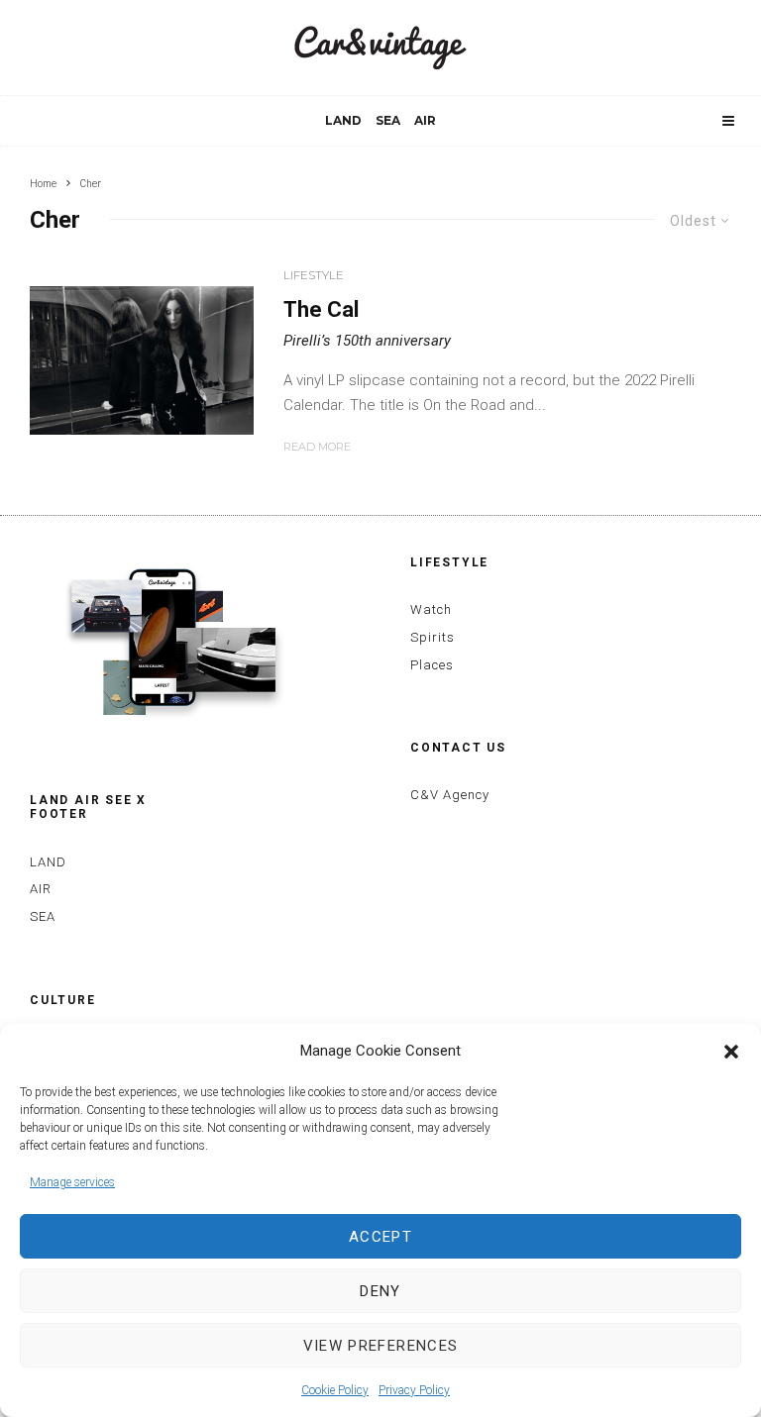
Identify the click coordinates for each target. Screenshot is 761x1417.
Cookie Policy (335, 1390)
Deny (380, 1291)
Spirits (432, 637)
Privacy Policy (414, 1390)
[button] (731, 1052)
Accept (380, 1237)
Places (432, 665)
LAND (343, 120)
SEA (388, 120)
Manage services (72, 1182)
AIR (425, 120)
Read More (317, 447)
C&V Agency (449, 794)
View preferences (381, 1346)
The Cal (321, 309)
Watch (431, 609)
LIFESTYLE (313, 274)
